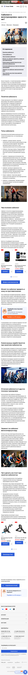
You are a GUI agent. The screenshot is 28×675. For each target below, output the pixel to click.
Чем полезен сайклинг (9, 56)
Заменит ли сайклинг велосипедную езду (13, 70)
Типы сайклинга (7, 54)
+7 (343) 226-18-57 (19, 636)
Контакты (4, 628)
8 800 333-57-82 (5, 631)
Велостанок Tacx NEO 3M (20, 537)
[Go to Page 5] (17, 277)
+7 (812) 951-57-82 (6, 636)
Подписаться (14, 651)
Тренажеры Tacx (8, 554)
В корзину (5, 271)
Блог (6, 12)
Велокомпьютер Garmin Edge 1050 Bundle (20, 266)
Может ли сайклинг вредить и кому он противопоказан (13, 59)
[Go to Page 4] (15, 277)
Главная (3, 12)
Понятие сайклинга (8, 52)
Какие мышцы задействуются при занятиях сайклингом (12, 63)
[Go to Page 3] (14, 277)
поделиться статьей (11, 585)
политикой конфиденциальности (12, 655)
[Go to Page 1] (11, 277)
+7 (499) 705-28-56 (19, 631)
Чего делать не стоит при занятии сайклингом (12, 73)
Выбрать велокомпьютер (10, 282)
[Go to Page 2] (12, 277)
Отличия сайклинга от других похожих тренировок (14, 66)
